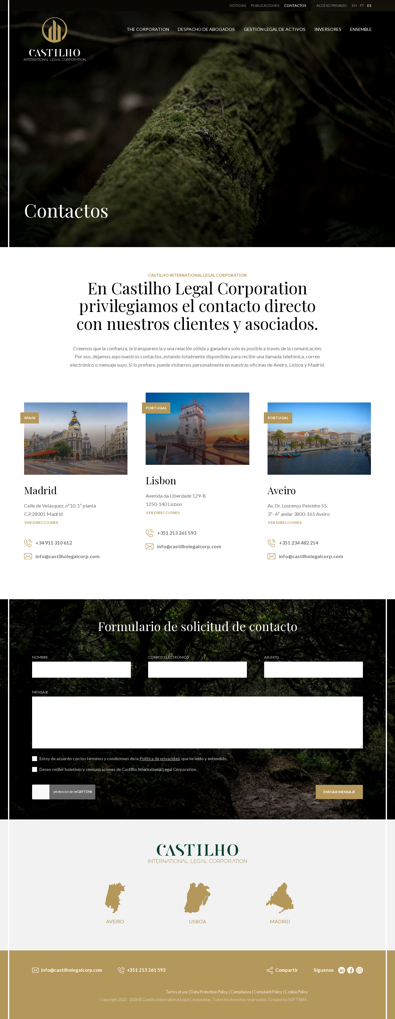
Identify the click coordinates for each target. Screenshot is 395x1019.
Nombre (40, 657)
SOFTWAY (297, 999)
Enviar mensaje (339, 792)
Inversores (327, 29)
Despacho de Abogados (206, 29)
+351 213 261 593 (176, 533)
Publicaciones (265, 5)
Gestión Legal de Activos (275, 29)
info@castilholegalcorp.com (67, 556)
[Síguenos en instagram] (359, 970)
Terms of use (177, 991)
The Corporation (148, 29)
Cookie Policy (296, 991)
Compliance (241, 991)
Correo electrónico (168, 657)
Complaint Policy (268, 991)
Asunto (271, 657)
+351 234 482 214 (298, 542)
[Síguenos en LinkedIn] (341, 970)
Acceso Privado (331, 5)
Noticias (238, 5)
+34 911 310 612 (53, 542)
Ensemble (361, 29)
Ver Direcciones (41, 522)
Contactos (295, 5)
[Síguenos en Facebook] (350, 970)
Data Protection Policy (209, 991)
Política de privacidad (159, 758)
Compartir (286, 970)
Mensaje (40, 692)
